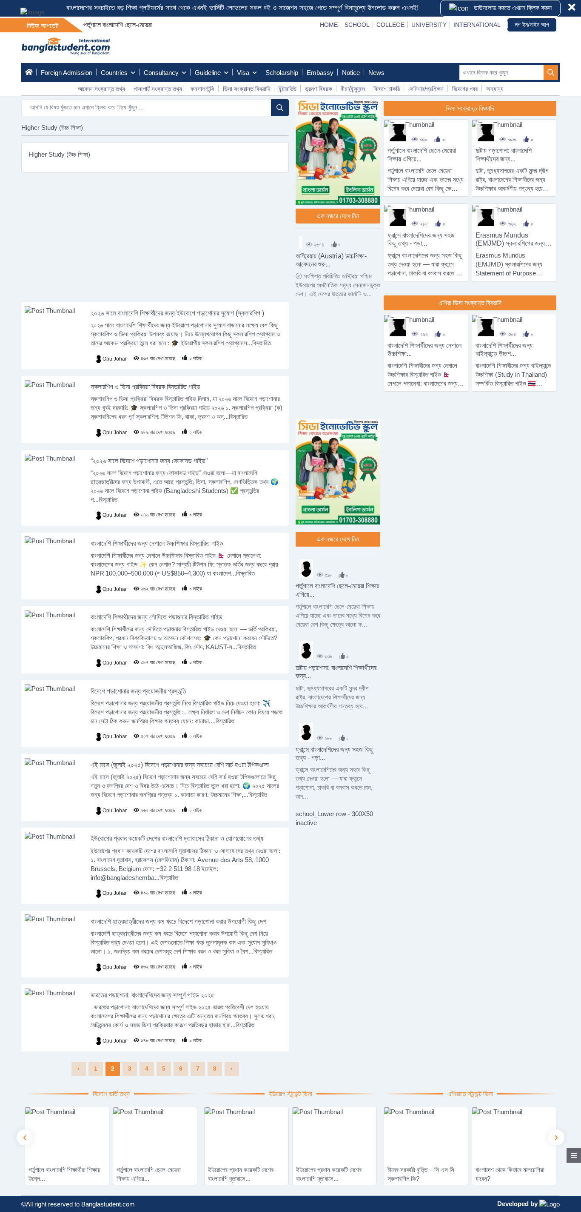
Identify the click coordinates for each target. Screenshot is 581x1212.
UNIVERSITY (429, 24)
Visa (243, 72)
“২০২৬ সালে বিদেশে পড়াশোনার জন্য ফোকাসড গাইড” (149, 460)
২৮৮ (424, 224)
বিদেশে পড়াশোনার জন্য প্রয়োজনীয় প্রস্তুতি (138, 691)
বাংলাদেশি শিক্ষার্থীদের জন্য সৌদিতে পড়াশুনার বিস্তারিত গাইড (156, 617)
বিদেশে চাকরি (386, 88)
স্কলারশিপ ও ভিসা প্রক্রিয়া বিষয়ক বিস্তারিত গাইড (145, 386)
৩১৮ (423, 140)
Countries (114, 72)
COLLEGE (390, 24)
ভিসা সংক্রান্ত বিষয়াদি (246, 88)
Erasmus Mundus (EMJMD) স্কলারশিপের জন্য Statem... (510, 243)
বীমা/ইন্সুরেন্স (353, 88)
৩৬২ (512, 224)
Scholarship (281, 72)
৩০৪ (512, 334)
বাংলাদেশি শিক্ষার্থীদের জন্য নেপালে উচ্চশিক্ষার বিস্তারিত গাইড (157, 543)
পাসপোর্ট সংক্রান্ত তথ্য (158, 88)
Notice (351, 72)
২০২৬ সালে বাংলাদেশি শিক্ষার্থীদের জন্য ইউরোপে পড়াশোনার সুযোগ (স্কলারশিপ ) (177, 313)
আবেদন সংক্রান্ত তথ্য (101, 88)
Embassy (320, 72)
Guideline (208, 72)
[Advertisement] (155, 242)
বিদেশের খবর (465, 88)
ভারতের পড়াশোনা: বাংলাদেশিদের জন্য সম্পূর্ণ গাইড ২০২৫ (152, 995)
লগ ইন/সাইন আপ (532, 24)
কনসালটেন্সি (202, 88)
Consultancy (161, 72)
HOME (329, 24)
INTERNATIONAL (477, 24)
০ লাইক (195, 358)
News (376, 72)
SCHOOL (357, 24)
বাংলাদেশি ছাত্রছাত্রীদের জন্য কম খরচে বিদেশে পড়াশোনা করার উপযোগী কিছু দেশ (178, 921)
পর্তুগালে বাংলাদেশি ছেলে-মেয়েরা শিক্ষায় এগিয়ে (132, 25)
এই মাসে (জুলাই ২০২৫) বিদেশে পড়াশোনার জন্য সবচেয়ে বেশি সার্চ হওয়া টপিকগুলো (180, 764)
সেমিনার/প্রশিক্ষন (426, 88)
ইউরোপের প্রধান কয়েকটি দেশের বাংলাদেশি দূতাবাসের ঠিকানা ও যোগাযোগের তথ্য (177, 838)
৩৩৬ (512, 140)
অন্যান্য (495, 88)
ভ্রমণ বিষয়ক (318, 88)
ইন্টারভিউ (287, 88)
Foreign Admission (66, 72)
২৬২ (424, 334)
